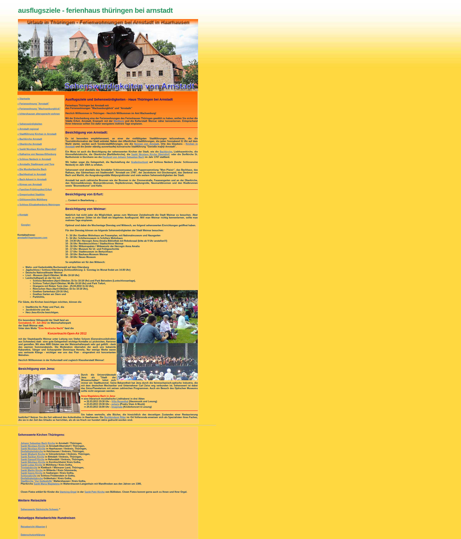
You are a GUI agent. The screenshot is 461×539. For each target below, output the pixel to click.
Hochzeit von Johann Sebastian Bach (123, 157)
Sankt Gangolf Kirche (32, 459)
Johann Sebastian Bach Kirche (38, 443)
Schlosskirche (29, 475)
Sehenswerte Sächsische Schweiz (40, 509)
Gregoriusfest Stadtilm (31, 194)
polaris (115, 404)
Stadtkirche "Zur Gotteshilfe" (37, 481)
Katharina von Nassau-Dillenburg (36, 154)
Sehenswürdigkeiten (29, 124)
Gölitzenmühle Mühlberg (32, 199)
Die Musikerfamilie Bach (31, 169)
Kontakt (22, 214)
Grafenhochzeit (139, 162)
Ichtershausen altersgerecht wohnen (38, 113)
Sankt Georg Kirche (31, 473)
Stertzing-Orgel (68, 492)
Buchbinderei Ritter (115, 417)
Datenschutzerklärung (33, 534)
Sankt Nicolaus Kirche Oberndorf (36, 149)
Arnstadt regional (28, 129)
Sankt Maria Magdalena (47, 483)
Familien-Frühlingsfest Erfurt (34, 189)
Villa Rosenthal (119, 401)
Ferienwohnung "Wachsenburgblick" (39, 108)
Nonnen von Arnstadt (146, 144)
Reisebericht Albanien (33, 526)
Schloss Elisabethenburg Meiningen (38, 204)
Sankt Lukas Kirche (31, 464)
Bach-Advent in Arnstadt (31, 179)
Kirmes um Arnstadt (29, 184)
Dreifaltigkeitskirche (32, 451)
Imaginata (116, 406)
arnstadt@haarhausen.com (32, 237)
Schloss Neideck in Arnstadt (34, 159)
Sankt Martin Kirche (32, 470)
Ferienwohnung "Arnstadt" (33, 103)
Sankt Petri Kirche (94, 492)
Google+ (26, 224)
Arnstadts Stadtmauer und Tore (35, 164)
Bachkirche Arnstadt (29, 139)
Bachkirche (166, 151)
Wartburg (119, 121)
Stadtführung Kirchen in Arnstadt (36, 134)
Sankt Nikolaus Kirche (33, 462)
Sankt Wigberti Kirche (33, 454)
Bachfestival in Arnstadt (31, 174)
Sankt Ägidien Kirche (32, 456)
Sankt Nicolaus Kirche (33, 446)
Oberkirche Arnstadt (29, 144)
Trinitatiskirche (29, 467)
